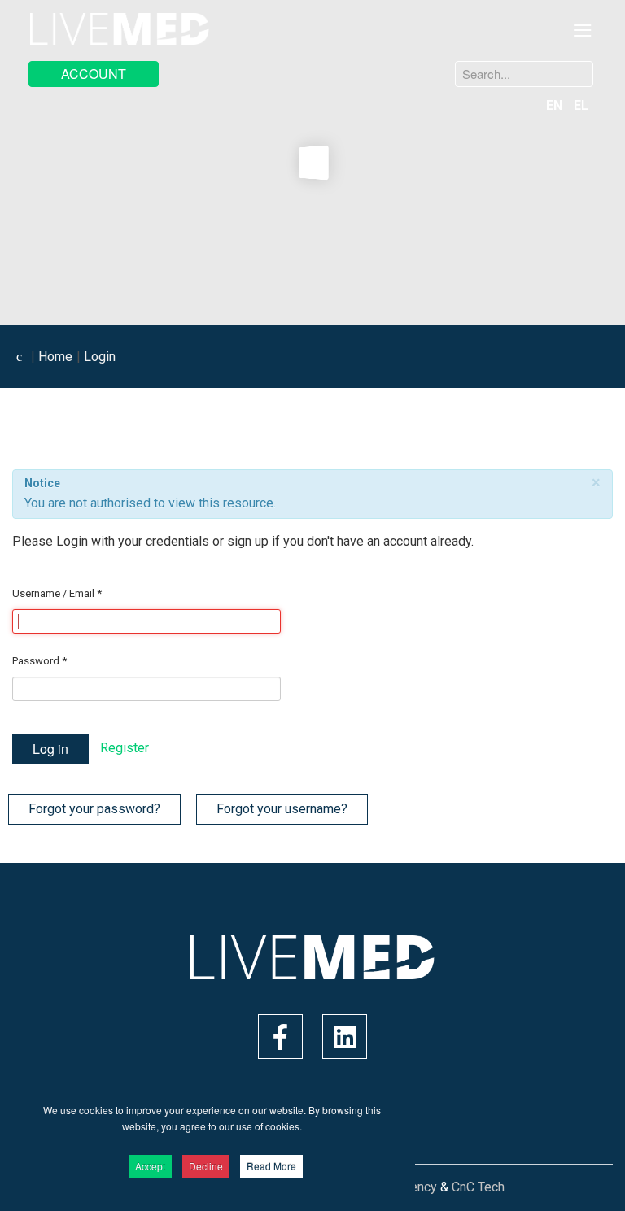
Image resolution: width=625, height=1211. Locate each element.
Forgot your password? (94, 809)
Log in (50, 748)
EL (581, 105)
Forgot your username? (281, 809)
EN (556, 105)
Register (124, 748)
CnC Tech (478, 1187)
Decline (206, 1166)
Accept (150, 1166)
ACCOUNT (93, 73)
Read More (271, 1166)
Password (39, 661)
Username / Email (57, 593)
